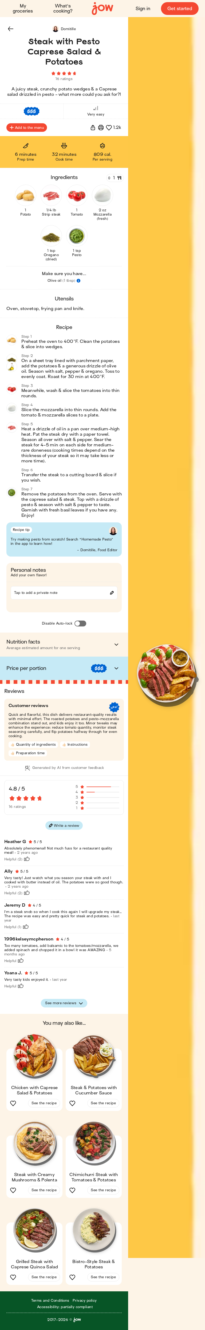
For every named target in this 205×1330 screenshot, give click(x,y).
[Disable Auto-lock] (80, 623)
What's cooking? (63, 8)
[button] (10, 29)
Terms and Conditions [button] (50, 1301)
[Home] (102, 8)
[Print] (101, 127)
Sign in (143, 8)
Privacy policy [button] (85, 1301)
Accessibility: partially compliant (65, 1307)
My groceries (23, 8)
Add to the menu (29, 128)
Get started (179, 8)
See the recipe (44, 1103)
